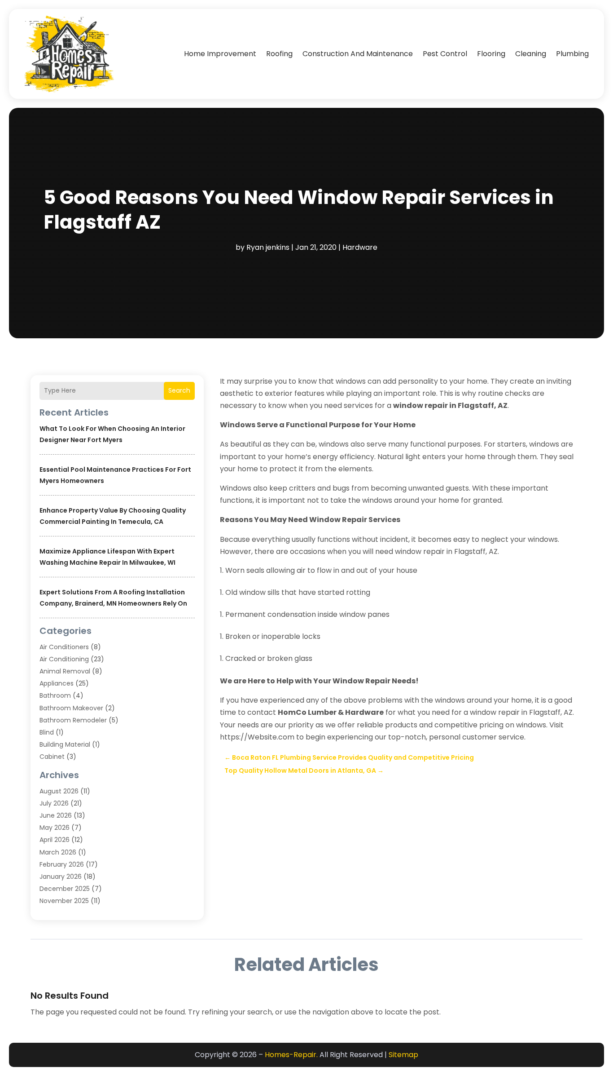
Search (179, 390)
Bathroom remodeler (73, 720)
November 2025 (64, 900)
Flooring (491, 54)
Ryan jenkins (267, 247)
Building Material (64, 744)
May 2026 (54, 827)
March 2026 (57, 852)
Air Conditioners (64, 646)
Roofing (279, 54)
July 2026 (54, 803)
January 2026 (60, 876)
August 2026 (59, 791)
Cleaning (530, 54)
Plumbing (572, 54)
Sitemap (403, 1054)
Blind (46, 732)
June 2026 (55, 815)
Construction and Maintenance (357, 54)
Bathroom (55, 695)
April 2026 (54, 839)
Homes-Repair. (291, 1054)
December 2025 (64, 888)
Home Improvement (220, 54)
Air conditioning (64, 659)
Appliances (56, 683)
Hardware (359, 247)
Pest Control (445, 54)
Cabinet (52, 756)
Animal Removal (64, 671)
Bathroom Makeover (71, 708)
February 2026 (61, 864)
